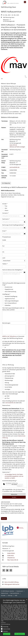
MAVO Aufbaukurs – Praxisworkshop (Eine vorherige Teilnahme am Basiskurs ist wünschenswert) (13, 27)
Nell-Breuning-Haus (8, 546)
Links (4, 579)
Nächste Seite (23, 531)
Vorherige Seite (4, 531)
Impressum (3, 622)
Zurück (4, 518)
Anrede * (4, 204)
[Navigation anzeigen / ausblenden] (25, 2)
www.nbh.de (13, 145)
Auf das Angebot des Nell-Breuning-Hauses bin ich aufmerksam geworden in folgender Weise (14, 369)
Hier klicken (14, 484)
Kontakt (5, 543)
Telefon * (5, 264)
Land (3, 258)
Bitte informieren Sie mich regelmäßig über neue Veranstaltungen (13, 393)
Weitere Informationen (9, 117)
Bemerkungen (6, 323)
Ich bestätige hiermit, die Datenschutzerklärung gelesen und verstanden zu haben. (14, 476)
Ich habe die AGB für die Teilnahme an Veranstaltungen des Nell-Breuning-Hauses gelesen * (13, 343)
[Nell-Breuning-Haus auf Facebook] (3, 570)
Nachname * (6, 219)
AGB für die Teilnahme (9, 336)
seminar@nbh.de (14, 167)
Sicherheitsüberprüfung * (9, 480)
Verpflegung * (6, 294)
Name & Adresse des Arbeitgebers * (12, 270)
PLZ (3, 246)
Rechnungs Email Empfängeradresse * (13, 225)
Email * (4, 231)
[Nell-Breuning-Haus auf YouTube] (7, 570)
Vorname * (5, 213)
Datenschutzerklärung (5, 624)
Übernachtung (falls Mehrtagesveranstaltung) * (14, 284)
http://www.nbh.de (12, 560)
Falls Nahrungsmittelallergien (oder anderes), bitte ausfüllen (13, 309)
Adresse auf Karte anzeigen (17, 147)
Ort (3, 252)
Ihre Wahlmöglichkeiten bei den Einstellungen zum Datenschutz (14, 601)
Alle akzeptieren (19, 634)
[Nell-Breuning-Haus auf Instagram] (10, 570)
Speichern (7, 634)
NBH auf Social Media (10, 566)
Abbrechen (14, 494)
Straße (4, 240)
